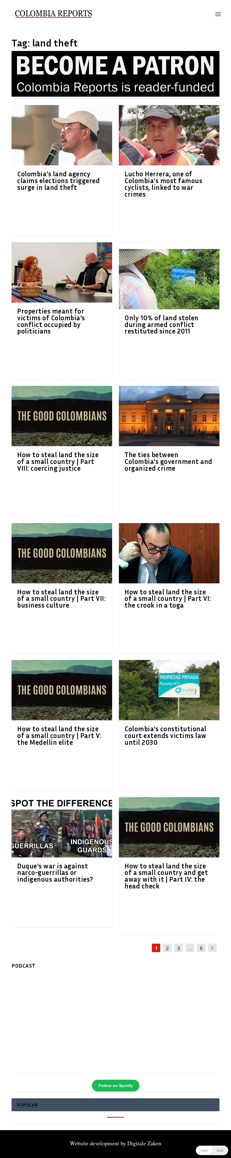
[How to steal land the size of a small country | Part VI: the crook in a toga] (169, 553)
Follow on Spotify (116, 1085)
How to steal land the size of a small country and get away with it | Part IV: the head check (166, 876)
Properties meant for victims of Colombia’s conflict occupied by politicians (51, 321)
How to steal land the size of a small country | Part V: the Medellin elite (59, 735)
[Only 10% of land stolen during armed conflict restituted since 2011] (169, 279)
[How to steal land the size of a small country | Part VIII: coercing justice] (62, 416)
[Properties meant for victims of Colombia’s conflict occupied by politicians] (62, 272)
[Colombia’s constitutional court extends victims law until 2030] (169, 690)
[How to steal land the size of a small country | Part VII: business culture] (62, 553)
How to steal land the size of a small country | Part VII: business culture (61, 598)
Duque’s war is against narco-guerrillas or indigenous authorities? (55, 872)
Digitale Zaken (144, 1143)
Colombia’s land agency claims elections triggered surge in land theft (58, 180)
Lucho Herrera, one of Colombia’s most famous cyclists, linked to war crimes (163, 184)
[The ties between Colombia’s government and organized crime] (169, 416)
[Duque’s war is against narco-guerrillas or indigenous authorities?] (62, 827)
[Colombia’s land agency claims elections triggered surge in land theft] (62, 135)
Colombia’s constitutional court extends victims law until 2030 (165, 735)
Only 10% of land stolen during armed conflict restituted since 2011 (162, 324)
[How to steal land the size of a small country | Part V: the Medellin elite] (62, 690)
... (190, 947)
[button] (212, 1150)
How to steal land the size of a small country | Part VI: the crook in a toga (168, 598)
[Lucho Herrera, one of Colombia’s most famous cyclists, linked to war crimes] (169, 135)
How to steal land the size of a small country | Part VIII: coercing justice (58, 461)
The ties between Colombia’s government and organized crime (168, 461)
